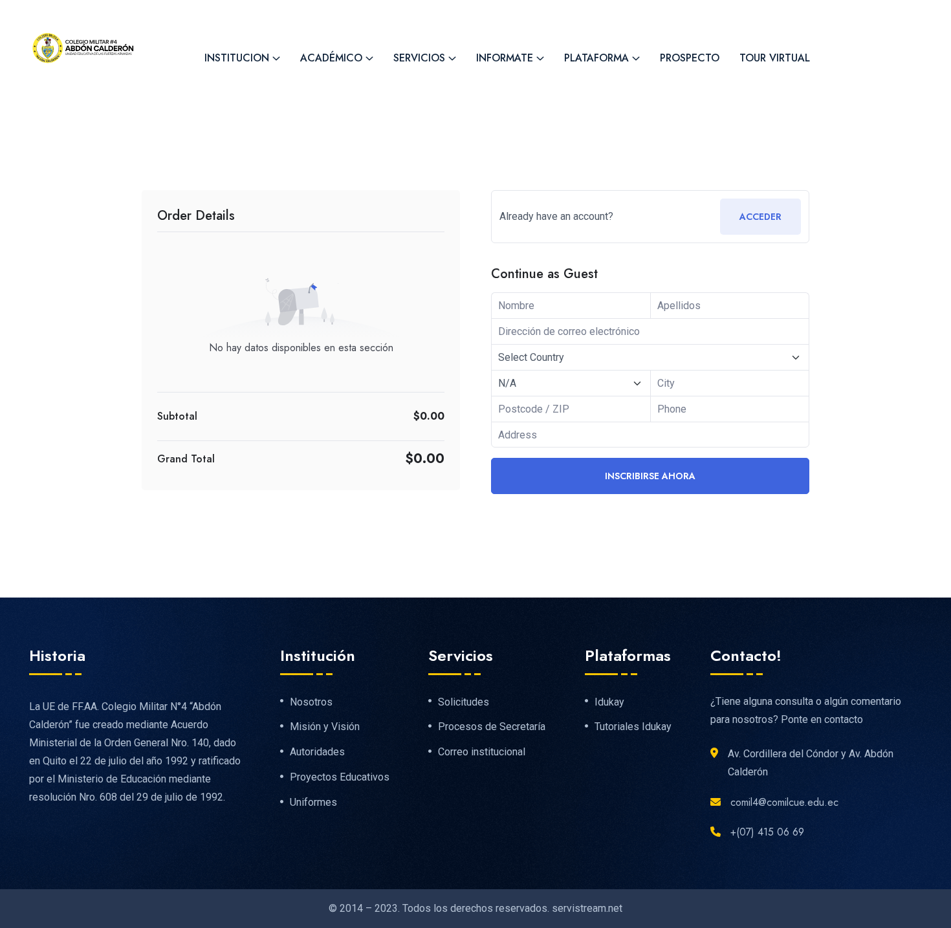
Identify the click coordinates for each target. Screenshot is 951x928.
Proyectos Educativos (339, 777)
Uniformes (313, 802)
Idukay (609, 702)
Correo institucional (481, 752)
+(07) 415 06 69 (767, 832)
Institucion (236, 57)
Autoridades (317, 752)
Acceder (760, 216)
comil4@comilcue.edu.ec (383, 14)
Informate (504, 57)
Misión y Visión (325, 727)
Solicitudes (463, 702)
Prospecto (689, 57)
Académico (331, 57)
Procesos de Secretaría (491, 727)
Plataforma (596, 57)
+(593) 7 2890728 (239, 14)
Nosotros (311, 702)
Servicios (419, 57)
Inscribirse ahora (650, 475)
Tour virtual (774, 57)
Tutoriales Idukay (633, 727)
